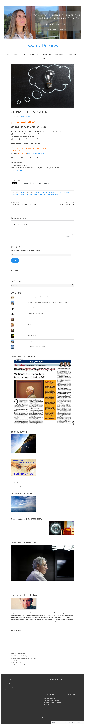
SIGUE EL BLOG (16, 247)
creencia (44, 192)
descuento (59, 192)
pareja (13, 194)
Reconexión (72, 54)
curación (51, 192)
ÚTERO (30, 324)
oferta (66, 192)
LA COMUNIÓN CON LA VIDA (36, 346)
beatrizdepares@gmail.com (36, 153)
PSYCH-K (22, 192)
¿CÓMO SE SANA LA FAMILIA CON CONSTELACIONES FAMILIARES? (48, 302)
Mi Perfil (16, 54)
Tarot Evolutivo (59, 54)
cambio (37, 192)
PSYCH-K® (46, 54)
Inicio (9, 54)
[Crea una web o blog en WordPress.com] (42, 717)
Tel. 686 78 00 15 (16, 662)
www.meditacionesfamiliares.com (12, 691)
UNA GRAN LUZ (32, 335)
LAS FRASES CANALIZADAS (36, 330)
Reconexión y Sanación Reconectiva (38, 297)
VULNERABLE (32, 319)
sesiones (29, 194)
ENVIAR (15, 260)
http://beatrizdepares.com (19, 170)
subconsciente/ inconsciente (43, 194)
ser (23, 194)
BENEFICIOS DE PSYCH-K (35, 313)
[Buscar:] (42, 285)
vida (56, 194)
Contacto (42, 58)
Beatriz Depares (42, 45)
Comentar (68, 236)
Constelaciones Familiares (30, 54)
